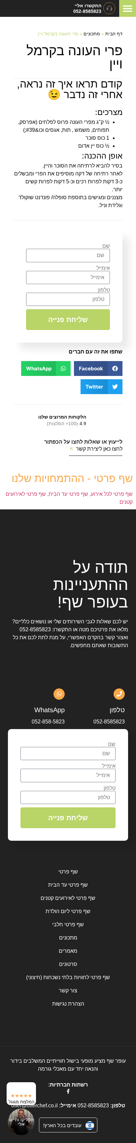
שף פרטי (68, 871)
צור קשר (68, 990)
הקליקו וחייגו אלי (21, 1122)
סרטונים (68, 964)
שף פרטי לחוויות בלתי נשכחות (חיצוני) (68, 977)
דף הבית (113, 33)
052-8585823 (35, 629)
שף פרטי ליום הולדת (68, 911)
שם (106, 246)
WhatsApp (49, 710)
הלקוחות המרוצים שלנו (62, 417)
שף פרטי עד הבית (68, 494)
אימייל (103, 268)
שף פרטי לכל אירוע (112, 494)
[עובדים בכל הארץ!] (89, 1125)
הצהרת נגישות (68, 1004)
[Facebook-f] (68, 1091)
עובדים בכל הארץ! (62, 1125)
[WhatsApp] (59, 694)
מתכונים (92, 33)
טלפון (104, 290)
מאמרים (68, 951)
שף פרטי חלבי (68, 924)
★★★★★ (21, 1095)
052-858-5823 (48, 721)
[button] (127, 8)
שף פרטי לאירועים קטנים (68, 898)
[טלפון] (119, 694)
